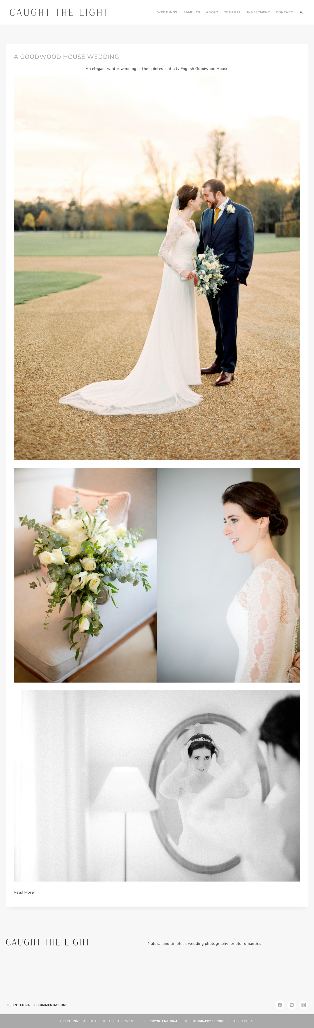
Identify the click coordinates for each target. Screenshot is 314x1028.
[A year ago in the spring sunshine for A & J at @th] (233, 975)
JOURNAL (232, 12)
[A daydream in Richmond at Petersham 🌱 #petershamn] (30, 975)
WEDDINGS (167, 12)
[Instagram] (303, 1005)
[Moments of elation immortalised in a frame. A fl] (284, 975)
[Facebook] (279, 1005)
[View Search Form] (301, 12)
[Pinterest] (291, 1005)
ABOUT (212, 12)
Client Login (19, 1005)
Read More (24, 892)
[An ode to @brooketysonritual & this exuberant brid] (81, 975)
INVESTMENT (258, 12)
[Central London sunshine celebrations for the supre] (182, 975)
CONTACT (284, 12)
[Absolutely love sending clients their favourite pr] (131, 975)
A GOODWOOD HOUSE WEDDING (66, 57)
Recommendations (50, 1005)
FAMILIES (191, 12)
